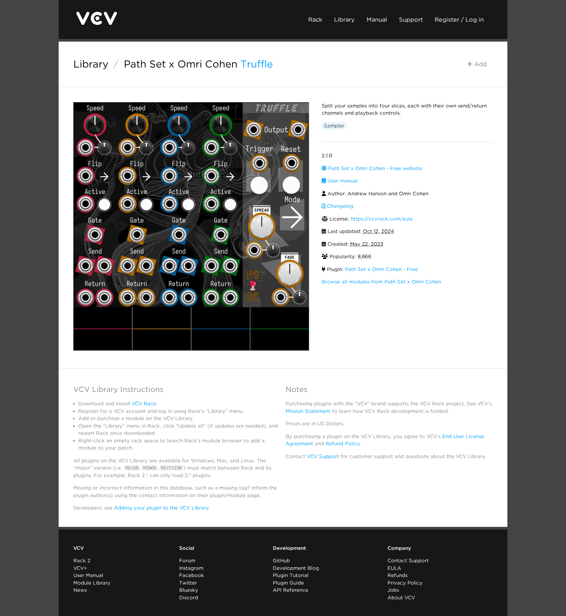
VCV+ (80, 568)
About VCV (401, 598)
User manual (342, 181)
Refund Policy (343, 444)
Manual (377, 19)
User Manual (88, 575)
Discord (188, 598)
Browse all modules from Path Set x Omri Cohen (381, 282)
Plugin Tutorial (291, 575)
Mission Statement (308, 411)
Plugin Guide (288, 583)
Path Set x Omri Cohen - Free (381, 269)
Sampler (334, 126)
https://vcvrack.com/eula (382, 219)
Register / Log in (459, 19)
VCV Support (323, 456)
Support (411, 19)
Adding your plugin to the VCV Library (161, 508)
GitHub (281, 561)
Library (344, 19)
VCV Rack (144, 404)
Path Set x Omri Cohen (180, 64)
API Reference (290, 590)
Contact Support (408, 561)
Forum (187, 561)
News (80, 590)
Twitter (188, 583)
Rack (315, 19)
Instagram (191, 568)
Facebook (191, 575)
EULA (394, 568)
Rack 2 (81, 561)
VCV (78, 548)
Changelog (339, 206)
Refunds (397, 575)
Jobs (393, 590)
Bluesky (188, 590)
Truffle (256, 64)
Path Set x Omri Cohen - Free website (374, 168)
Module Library (91, 583)
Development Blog (296, 568)
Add (480, 64)
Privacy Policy (405, 583)
